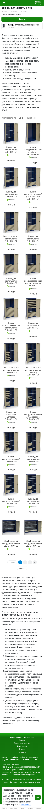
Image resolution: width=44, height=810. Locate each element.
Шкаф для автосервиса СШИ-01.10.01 (33, 325)
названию (31, 118)
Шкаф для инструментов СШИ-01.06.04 (33, 238)
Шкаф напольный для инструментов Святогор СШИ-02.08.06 (33, 371)
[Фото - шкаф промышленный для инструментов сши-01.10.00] (11, 309)
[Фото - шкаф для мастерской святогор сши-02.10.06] (11, 398)
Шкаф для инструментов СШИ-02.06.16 (33, 501)
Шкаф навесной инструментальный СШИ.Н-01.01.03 (33, 543)
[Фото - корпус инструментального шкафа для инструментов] (33, 133)
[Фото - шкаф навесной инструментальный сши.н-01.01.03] (33, 527)
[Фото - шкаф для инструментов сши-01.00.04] (11, 133)
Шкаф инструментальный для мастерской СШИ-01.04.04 (33, 195)
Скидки (22, 740)
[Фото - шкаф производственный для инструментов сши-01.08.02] (33, 264)
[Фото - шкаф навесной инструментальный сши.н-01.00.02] (11, 527)
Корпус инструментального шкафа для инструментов (33, 151)
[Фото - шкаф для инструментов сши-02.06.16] (33, 485)
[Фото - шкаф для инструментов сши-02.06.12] (33, 443)
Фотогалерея (22, 746)
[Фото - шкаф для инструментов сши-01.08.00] (11, 264)
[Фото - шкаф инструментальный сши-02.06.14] (11, 485)
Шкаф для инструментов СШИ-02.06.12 (33, 459)
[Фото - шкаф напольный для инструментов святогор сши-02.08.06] (33, 354)
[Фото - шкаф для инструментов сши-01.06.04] (33, 222)
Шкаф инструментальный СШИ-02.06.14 (11, 501)
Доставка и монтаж (22, 743)
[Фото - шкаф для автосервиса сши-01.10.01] (33, 309)
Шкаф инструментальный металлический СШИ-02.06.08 (33, 416)
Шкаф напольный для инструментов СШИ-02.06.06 (11, 369)
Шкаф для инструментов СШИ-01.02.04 (11, 194)
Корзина (38, 2)
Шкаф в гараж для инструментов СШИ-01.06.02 (11, 238)
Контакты (22, 752)
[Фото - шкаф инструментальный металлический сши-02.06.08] (33, 398)
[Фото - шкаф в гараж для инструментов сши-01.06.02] (11, 222)
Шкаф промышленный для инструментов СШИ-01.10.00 (11, 326)
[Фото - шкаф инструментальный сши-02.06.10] (11, 443)
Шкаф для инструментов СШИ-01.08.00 (11, 280)
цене (21, 118)
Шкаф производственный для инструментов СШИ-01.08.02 (33, 282)
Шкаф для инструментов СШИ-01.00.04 (11, 149)
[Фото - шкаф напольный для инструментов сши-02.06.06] (11, 354)
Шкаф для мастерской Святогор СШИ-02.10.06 (11, 416)
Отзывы (22, 749)
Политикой (26, 805)
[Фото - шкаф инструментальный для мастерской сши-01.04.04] (33, 178)
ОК (37, 797)
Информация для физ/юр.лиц (22, 737)
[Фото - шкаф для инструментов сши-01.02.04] (11, 178)
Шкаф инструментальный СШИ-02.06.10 (11, 459)
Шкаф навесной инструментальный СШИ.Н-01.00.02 (11, 543)
